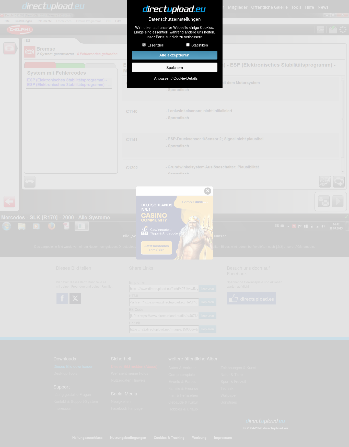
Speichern (174, 67)
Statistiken (199, 45)
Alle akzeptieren (174, 55)
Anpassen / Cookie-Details (175, 78)
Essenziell (155, 45)
